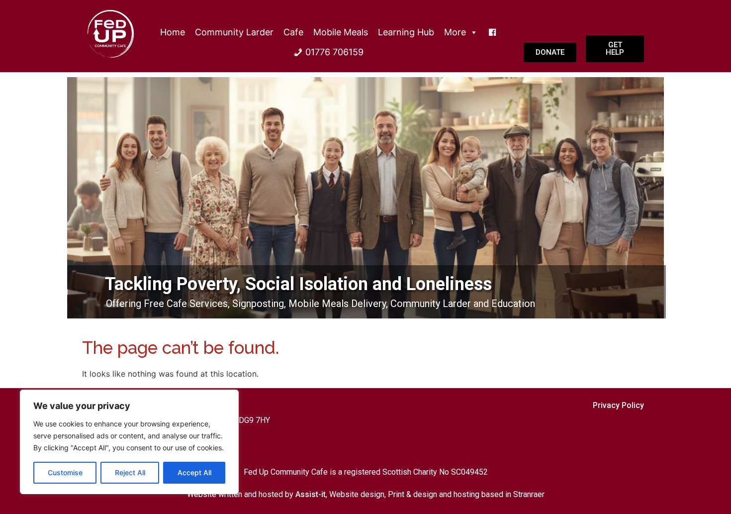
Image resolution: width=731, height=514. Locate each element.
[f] (492, 32)
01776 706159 (334, 52)
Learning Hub (406, 32)
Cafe (293, 32)
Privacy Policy (618, 405)
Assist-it (310, 494)
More (455, 32)
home (172, 32)
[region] (129, 442)
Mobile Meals (340, 32)
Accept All (194, 472)
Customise (65, 472)
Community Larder (234, 32)
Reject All (130, 472)
